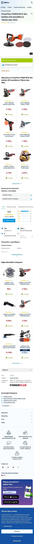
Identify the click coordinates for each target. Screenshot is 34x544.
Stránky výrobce (14, 378)
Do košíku (10, 114)
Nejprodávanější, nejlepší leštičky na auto (14, 398)
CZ (4, 475)
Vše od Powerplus (6, 10)
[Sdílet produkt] (32, 14)
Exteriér (10, 7)
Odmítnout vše (17, 540)
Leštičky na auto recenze (10, 400)
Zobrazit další (16, 183)
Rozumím (17, 531)
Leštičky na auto (7, 195)
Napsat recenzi (10, 220)
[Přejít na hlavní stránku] (5, 2)
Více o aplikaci (8, 492)
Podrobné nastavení (17, 536)
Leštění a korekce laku (19, 7)
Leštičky (29, 7)
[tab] (3, 207)
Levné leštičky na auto (9, 402)
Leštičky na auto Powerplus (10, 199)
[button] (17, 412)
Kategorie (5, 370)
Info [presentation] (3, 207)
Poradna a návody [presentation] (11, 207)
